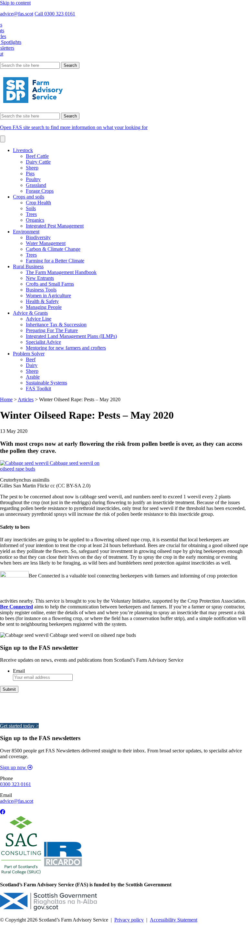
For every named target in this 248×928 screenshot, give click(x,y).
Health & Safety (42, 301)
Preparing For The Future (52, 330)
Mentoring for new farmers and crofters (66, 348)
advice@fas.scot (16, 13)
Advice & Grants (30, 313)
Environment (26, 231)
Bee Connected (16, 606)
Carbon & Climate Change (53, 249)
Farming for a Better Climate (55, 260)
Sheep (32, 167)
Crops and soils (28, 196)
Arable (33, 377)
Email (19, 671)
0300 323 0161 (15, 784)
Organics (35, 220)
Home (6, 399)
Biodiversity (38, 237)
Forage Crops (40, 191)
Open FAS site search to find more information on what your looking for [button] (74, 127)
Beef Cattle (37, 156)
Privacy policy (129, 920)
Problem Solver (29, 353)
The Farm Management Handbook (61, 272)
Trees (31, 214)
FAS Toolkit (38, 388)
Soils (31, 208)
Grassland (36, 185)
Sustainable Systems (46, 382)
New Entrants (40, 278)
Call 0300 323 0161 (55, 13)
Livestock (23, 150)
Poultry (33, 179)
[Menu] (2, 139)
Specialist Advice (43, 342)
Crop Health (38, 202)
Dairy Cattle (38, 162)
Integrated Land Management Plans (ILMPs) (71, 336)
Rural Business (28, 266)
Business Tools (41, 289)
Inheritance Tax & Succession (56, 324)
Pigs (30, 173)
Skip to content (15, 2)
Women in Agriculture (48, 295)
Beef (31, 359)
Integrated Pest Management (55, 226)
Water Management (46, 243)
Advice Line (38, 318)
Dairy (31, 365)
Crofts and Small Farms (50, 284)
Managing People (44, 307)
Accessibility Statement (173, 920)
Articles (26, 399)
